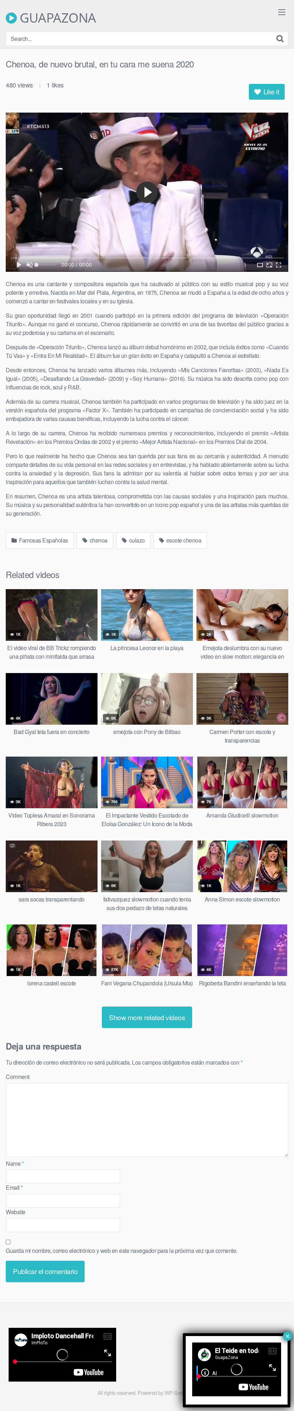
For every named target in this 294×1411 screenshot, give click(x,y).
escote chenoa (183, 540)
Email (14, 1187)
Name (15, 1163)
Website (15, 1212)
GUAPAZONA (56, 17)
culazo (136, 540)
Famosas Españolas (43, 540)
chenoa (98, 540)
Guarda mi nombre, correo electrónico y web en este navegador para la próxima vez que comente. (121, 1250)
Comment (17, 1077)
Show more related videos (147, 1017)
